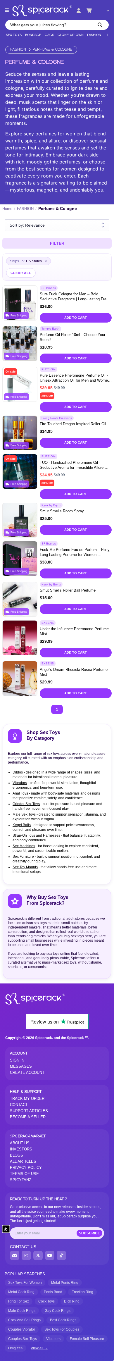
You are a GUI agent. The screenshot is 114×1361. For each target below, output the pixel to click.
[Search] (100, 24)
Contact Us (23, 1246)
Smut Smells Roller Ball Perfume (68, 590)
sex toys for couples (61, 1329)
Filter (57, 243)
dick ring (72, 1301)
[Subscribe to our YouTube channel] (49, 1255)
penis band (53, 1292)
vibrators (53, 1339)
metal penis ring (64, 1283)
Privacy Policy (26, 1167)
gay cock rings (57, 1311)
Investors (21, 1149)
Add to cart (75, 317)
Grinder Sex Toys (26, 804)
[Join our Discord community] (14, 1255)
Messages (21, 1066)
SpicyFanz (20, 1180)
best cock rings (63, 1320)
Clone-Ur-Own (71, 35)
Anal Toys (20, 793)
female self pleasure (87, 1339)
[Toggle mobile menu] (6, 10)
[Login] (78, 10)
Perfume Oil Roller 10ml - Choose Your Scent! (72, 337)
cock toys (46, 1301)
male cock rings (21, 1311)
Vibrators (20, 783)
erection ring (82, 1292)
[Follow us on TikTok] (61, 1255)
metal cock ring (21, 1292)
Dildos (18, 772)
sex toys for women (25, 1283)
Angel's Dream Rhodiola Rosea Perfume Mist (74, 672)
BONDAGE (33, 35)
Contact (19, 1104)
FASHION (94, 35)
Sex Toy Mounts (25, 867)
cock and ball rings (24, 1320)
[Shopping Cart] (89, 10)
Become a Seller (28, 1117)
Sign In (17, 1060)
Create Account (27, 1072)
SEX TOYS (14, 35)
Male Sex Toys (24, 814)
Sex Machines (24, 846)
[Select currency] (104, 10)
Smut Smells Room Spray (62, 511)
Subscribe (89, 1233)
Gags (49, 35)
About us (20, 1143)
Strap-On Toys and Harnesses (36, 835)
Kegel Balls (22, 825)
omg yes (15, 1348)
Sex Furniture (23, 856)
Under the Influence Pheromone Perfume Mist (74, 631)
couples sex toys (22, 1339)
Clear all (21, 273)
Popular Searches (25, 1274)
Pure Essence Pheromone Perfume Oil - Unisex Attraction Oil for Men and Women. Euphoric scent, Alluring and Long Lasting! (75, 378)
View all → (39, 1348)
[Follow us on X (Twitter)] (38, 1255)
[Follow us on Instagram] (26, 1255)
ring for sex (18, 1301)
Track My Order (27, 1098)
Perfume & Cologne (52, 49)
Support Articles (29, 1111)
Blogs (16, 1155)
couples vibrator (21, 1329)
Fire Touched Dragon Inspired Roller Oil (73, 424)
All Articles (23, 1161)
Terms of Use (24, 1174)
